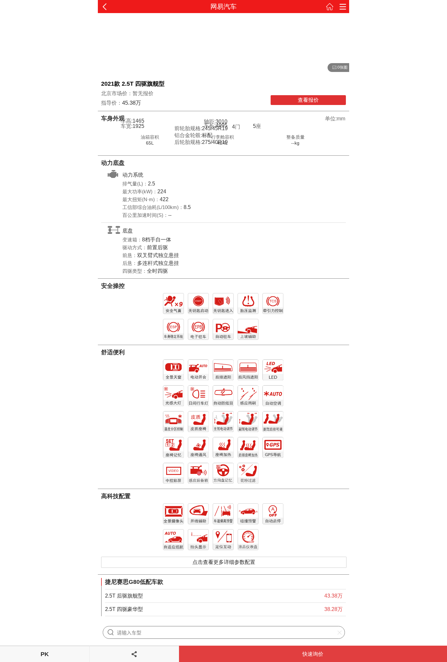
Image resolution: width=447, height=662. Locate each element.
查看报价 (308, 100)
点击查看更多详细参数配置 (223, 562)
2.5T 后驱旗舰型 (124, 596)
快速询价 (312, 654)
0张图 (338, 67)
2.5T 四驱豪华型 (124, 609)
